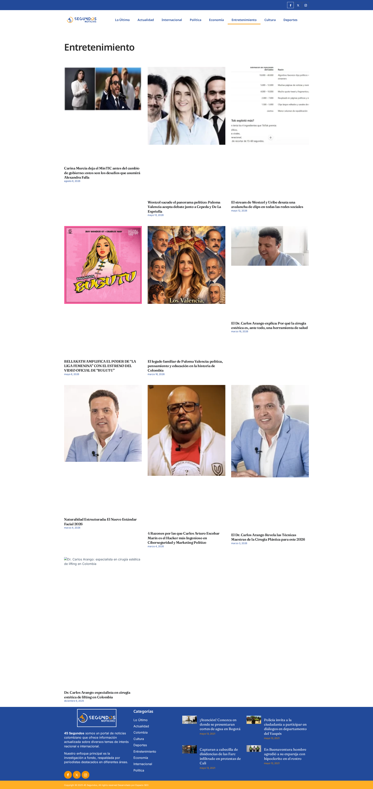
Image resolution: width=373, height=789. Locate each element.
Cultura (270, 20)
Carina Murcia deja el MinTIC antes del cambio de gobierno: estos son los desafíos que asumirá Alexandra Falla (102, 173)
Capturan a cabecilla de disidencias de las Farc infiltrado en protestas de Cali (220, 756)
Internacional (172, 20)
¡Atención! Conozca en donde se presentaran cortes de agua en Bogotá (220, 724)
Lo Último (122, 20)
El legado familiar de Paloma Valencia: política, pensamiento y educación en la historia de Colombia (185, 366)
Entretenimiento (244, 20)
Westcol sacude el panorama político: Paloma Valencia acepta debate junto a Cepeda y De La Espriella (184, 207)
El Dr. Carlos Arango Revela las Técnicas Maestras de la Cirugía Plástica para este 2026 (268, 537)
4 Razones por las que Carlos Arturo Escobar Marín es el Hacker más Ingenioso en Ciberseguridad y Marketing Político (184, 538)
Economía (216, 20)
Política (195, 20)
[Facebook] (290, 5)
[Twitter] (298, 5)
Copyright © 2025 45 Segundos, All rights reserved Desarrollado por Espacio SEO (106, 785)
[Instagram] (305, 5)
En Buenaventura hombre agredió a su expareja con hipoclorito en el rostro (285, 754)
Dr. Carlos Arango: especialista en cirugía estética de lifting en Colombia (97, 694)
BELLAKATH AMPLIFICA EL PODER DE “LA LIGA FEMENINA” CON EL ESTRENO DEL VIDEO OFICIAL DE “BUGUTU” (100, 366)
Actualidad (146, 20)
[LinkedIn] (85, 775)
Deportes (290, 20)
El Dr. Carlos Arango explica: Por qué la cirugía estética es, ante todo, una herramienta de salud (269, 325)
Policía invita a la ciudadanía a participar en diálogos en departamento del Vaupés (285, 727)
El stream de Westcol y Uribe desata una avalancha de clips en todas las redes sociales (267, 204)
